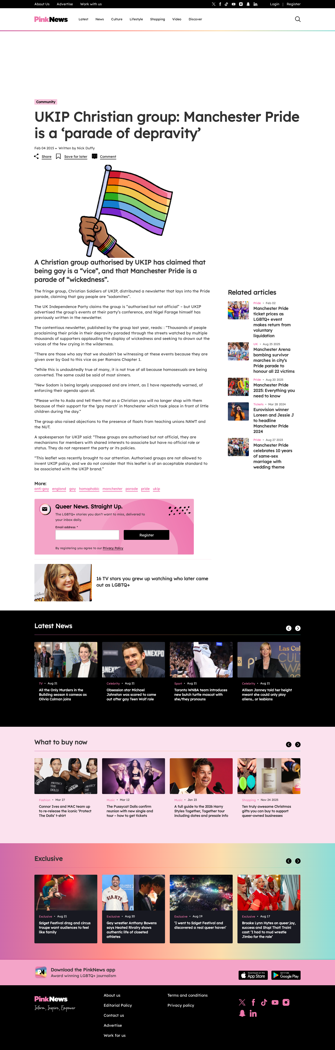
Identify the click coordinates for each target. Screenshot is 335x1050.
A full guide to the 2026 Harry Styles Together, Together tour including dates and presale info (201, 811)
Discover (195, 19)
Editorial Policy (118, 1005)
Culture (116, 19)
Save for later (75, 156)
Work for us (115, 1035)
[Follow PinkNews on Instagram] (286, 1003)
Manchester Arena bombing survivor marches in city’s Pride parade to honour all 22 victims (274, 360)
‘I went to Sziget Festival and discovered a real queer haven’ (200, 925)
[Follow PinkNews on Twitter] (242, 1003)
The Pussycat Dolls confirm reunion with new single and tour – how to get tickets (130, 811)
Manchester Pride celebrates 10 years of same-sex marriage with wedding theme (272, 456)
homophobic (89, 488)
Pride (145, 488)
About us (112, 995)
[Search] (298, 19)
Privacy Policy (113, 548)
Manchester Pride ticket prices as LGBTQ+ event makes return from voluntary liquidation (272, 322)
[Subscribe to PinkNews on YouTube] (275, 1003)
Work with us (91, 4)
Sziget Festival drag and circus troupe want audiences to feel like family (64, 927)
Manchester (112, 488)
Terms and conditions (188, 995)
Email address (72, 527)
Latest (83, 19)
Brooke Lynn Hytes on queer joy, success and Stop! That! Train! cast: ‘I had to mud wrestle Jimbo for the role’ (269, 930)
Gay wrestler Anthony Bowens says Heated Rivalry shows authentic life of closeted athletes (132, 930)
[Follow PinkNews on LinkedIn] (255, 4)
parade (132, 488)
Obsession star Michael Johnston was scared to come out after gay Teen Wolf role (131, 694)
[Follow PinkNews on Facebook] (253, 1003)
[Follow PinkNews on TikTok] (264, 1003)
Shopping (157, 19)
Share (47, 156)
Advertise (65, 4)
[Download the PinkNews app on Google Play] (286, 975)
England (59, 488)
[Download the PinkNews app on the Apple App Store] (253, 975)
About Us (41, 4)
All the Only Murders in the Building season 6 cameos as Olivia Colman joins (63, 694)
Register (294, 4)
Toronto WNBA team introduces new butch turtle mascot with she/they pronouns (200, 694)
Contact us (114, 1015)
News (99, 19)
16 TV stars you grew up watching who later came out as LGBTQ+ (152, 582)
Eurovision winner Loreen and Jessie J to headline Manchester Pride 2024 (273, 420)
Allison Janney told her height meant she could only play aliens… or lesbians (267, 694)
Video (176, 19)
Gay (72, 488)
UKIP (156, 488)
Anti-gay (41, 488)
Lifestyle (136, 19)
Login (274, 4)
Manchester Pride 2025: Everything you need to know (274, 390)
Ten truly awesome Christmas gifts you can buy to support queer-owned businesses (266, 811)
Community (45, 102)
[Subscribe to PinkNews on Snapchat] (242, 1014)
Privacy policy (181, 1005)
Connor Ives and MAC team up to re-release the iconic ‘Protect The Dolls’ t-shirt (65, 811)
